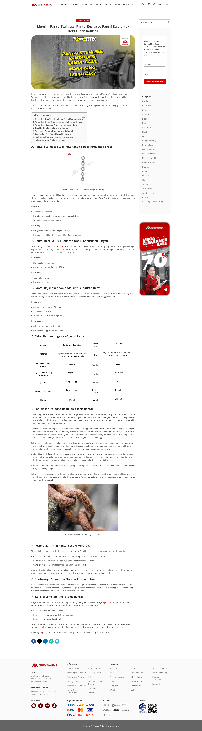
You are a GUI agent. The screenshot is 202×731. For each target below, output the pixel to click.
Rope (144, 171)
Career (91, 693)
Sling (144, 180)
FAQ (89, 677)
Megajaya (35, 602)
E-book (145, 119)
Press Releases (148, 162)
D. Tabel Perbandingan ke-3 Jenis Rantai (50, 128)
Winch (145, 197)
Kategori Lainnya (149, 140)
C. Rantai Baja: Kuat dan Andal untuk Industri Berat (55, 125)
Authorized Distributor (72, 691)
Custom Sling (157, 684)
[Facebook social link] (33, 641)
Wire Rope (114, 668)
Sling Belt (114, 685)
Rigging (145, 167)
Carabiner (146, 105)
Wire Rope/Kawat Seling (152, 202)
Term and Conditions (76, 685)
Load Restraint (148, 153)
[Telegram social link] (57, 641)
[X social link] (39, 641)
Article (80, 21)
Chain (86, 21)
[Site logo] (41, 4)
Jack (144, 136)
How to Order (73, 668)
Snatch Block (147, 184)
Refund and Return (75, 677)
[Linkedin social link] (45, 641)
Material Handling (150, 158)
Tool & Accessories (160, 668)
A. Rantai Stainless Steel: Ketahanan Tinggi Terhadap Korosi (59, 119)
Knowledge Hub (95, 668)
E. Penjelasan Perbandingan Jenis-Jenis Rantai (53, 131)
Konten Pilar (147, 145)
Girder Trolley (148, 127)
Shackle (145, 175)
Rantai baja (36, 293)
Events (145, 123)
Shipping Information (76, 672)
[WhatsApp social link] (51, 641)
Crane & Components (157, 678)
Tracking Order (94, 672)
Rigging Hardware (118, 677)
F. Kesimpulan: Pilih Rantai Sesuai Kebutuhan (52, 134)
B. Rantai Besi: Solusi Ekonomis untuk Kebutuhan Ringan (57, 122)
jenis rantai (109, 602)
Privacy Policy (73, 681)
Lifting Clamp (148, 149)
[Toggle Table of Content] (82, 116)
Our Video (92, 688)
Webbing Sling (148, 193)
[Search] (143, 4)
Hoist (144, 132)
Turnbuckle (147, 188)
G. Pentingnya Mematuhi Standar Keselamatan (53, 137)
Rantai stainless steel (40, 195)
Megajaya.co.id (46, 632)
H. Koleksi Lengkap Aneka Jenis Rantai (49, 140)
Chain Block (147, 114)
